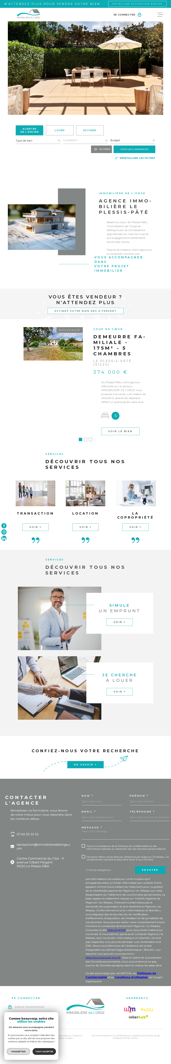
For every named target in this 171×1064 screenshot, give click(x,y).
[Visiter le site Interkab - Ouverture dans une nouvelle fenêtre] (138, 1016)
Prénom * (139, 796)
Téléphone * (142, 811)
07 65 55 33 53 (28, 834)
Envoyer (150, 870)
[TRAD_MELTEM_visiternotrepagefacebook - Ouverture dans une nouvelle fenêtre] (4, 525)
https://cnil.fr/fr (116, 930)
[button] (80, 439)
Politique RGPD (120, 1038)
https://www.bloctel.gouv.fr (103, 957)
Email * (89, 811)
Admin (143, 1035)
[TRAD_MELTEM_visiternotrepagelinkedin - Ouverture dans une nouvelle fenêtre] (4, 538)
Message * (92, 827)
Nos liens (153, 1035)
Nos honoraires (99, 1035)
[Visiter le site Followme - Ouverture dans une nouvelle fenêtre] (129, 1010)
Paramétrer (18, 1051)
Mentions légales (130, 1035)
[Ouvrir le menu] (160, 15)
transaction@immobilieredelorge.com (43, 846)
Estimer (90, 130)
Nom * (87, 796)
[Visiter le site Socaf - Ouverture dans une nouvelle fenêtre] (147, 1009)
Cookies (133, 1038)
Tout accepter (44, 1051)
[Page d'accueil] (28, 14)
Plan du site (114, 1035)
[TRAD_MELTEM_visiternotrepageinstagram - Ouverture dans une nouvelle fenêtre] (4, 532)
